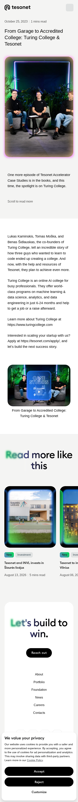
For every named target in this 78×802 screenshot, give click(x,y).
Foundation (39, 689)
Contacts (39, 712)
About (39, 674)
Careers (39, 705)
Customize (39, 792)
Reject (39, 782)
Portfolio (39, 682)
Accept (39, 771)
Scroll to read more (20, 201)
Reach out (39, 653)
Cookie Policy (35, 760)
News (39, 697)
